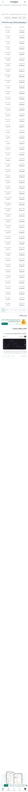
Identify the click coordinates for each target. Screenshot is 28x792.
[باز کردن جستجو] (3, 2)
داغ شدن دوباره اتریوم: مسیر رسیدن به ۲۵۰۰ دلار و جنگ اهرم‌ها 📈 (14, 334)
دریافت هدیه (4, 323)
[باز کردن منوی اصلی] (25, 2)
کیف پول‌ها (7, 18)
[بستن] (2, 785)
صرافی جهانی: (7, 5)
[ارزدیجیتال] (14, 2)
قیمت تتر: (19, 5)
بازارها (20, 18)
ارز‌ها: (26, 5)
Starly (24, 18)
